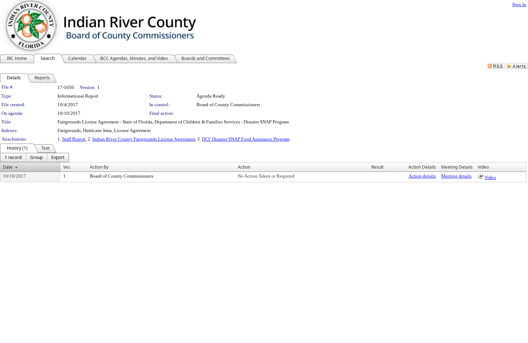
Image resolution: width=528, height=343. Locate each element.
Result (377, 167)
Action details (422, 176)
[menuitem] (13, 157)
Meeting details (456, 176)
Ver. (66, 167)
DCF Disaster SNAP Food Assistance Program (246, 139)
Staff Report (73, 139)
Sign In (519, 4)
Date (8, 167)
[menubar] (34, 157)
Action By (99, 167)
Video (490, 177)
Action (244, 167)
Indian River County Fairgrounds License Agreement (143, 139)
